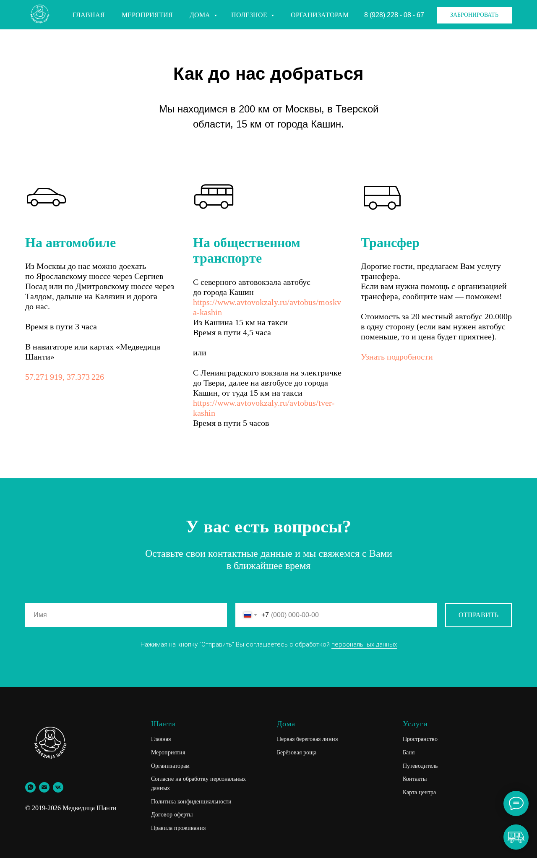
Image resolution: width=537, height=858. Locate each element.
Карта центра (419, 792)
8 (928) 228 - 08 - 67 (394, 14)
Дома (201, 14)
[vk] (58, 787)
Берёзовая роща (296, 752)
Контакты (415, 779)
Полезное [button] (250, 14)
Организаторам (320, 14)
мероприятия (147, 14)
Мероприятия (168, 752)
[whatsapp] (30, 787)
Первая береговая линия (307, 739)
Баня (408, 752)
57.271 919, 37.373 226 (64, 376)
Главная (89, 14)
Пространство (420, 739)
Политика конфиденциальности (191, 801)
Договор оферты (172, 814)
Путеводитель (420, 766)
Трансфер (390, 242)
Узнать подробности (397, 356)
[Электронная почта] (44, 787)
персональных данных (364, 644)
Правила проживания (178, 828)
